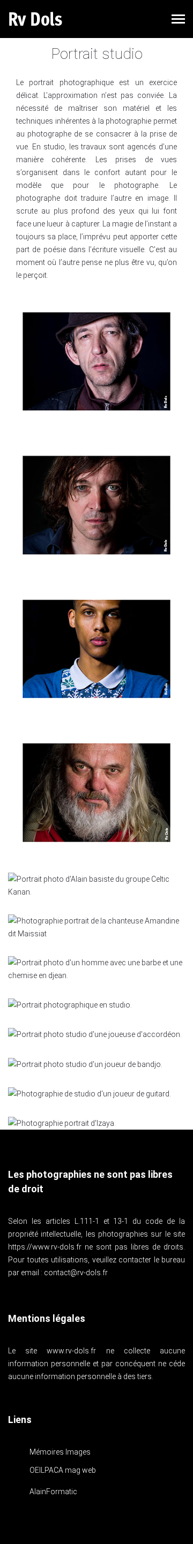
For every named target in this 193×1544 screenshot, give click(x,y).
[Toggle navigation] (178, 20)
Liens (20, 1419)
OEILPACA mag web (62, 1470)
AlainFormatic (53, 1491)
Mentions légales (46, 1318)
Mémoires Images (60, 1452)
